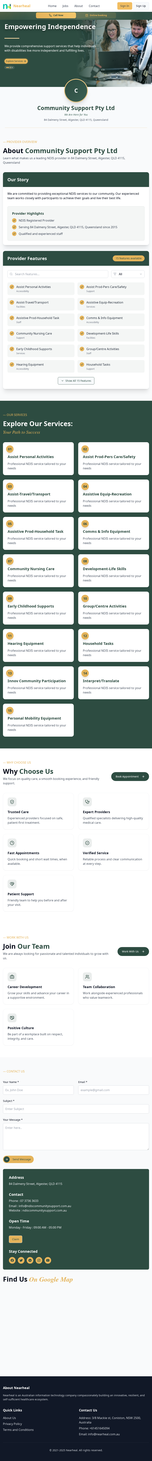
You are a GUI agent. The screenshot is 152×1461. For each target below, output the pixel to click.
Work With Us (130, 951)
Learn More (12, 61)
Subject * (8, 1101)
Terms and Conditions (18, 1430)
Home (52, 6)
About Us (9, 1418)
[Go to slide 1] (6, 67)
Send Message (22, 1159)
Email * (82, 1082)
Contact (94, 6)
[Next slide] (150, 67)
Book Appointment (127, 776)
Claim (15, 1239)
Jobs (65, 6)
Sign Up (141, 6)
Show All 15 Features (78, 380)
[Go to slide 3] (12, 67)
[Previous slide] (144, 67)
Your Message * (13, 1119)
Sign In (124, 6)
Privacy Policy (12, 1424)
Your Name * (11, 1082)
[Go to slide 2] (9, 67)
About (78, 6)
